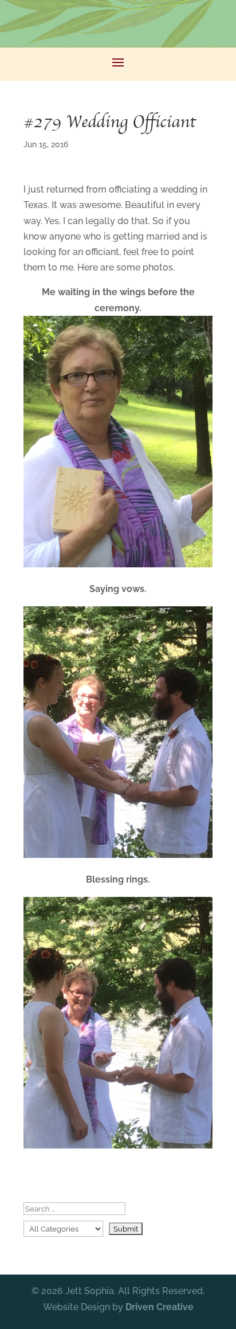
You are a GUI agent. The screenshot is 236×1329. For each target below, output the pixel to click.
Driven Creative (159, 1306)
